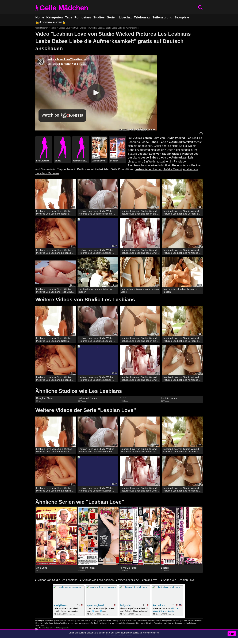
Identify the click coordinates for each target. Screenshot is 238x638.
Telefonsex (142, 17)
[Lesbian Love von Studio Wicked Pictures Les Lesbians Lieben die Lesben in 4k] (55, 233)
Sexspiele (182, 17)
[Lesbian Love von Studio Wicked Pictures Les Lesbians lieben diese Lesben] (140, 194)
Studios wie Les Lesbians (98, 579)
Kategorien (54, 17)
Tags (68, 17)
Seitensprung (162, 17)
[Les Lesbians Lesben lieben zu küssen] (98, 272)
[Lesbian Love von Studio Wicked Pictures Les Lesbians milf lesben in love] (182, 233)
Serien (112, 17)
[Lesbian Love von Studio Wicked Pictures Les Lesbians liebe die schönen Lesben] (98, 194)
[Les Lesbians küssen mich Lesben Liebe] (140, 272)
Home (39, 17)
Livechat (125, 17)
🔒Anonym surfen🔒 (50, 22)
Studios (99, 17)
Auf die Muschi (172, 169)
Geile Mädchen (64, 8)
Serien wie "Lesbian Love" (179, 579)
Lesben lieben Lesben (148, 169)
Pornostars (82, 17)
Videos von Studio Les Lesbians (57, 579)
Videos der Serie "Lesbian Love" (138, 579)
